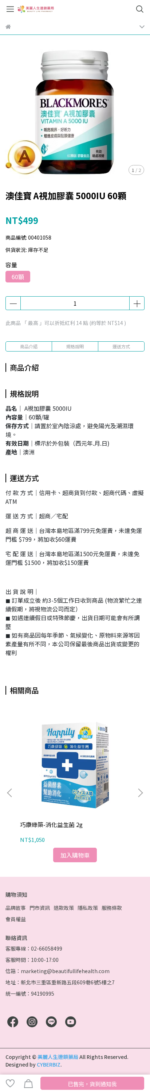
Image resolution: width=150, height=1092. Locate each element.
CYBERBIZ (48, 1064)
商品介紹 (29, 346)
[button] (140, 792)
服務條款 (112, 907)
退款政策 (64, 907)
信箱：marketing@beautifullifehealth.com (57, 971)
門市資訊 (39, 907)
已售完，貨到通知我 (92, 1084)
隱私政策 (88, 907)
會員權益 (15, 919)
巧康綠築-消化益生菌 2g (51, 824)
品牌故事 (15, 907)
